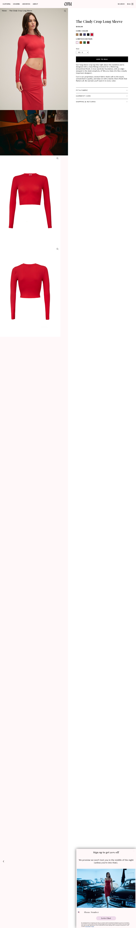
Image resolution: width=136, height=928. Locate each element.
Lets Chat (106, 918)
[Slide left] (3, 861)
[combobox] (80, 912)
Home (4, 11)
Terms (92, 926)
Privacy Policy (88, 926)
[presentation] (34, 59)
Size (77, 49)
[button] (8, 4)
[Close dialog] (134, 851)
